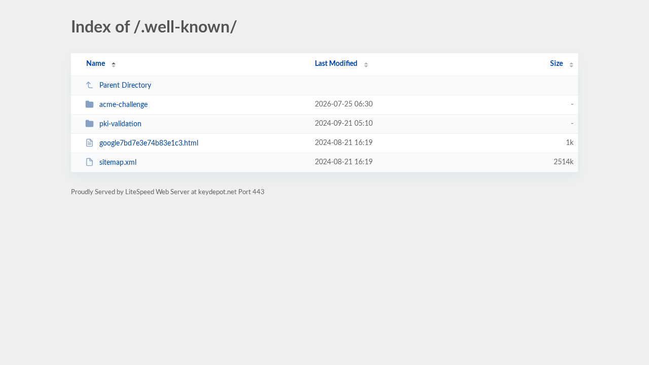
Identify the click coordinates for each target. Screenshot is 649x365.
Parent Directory (125, 85)
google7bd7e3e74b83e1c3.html (148, 143)
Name (95, 63)
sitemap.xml (117, 162)
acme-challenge (123, 104)
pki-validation (120, 124)
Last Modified (336, 63)
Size (556, 63)
